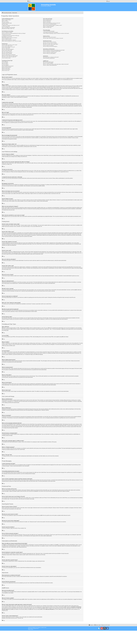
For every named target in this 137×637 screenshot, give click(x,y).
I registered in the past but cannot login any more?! (10, 25)
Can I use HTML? (5, 62)
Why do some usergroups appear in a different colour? (52, 25)
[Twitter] (99, 628)
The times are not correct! (6, 34)
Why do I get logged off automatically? (8, 27)
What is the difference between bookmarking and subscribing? (54, 50)
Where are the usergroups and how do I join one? (51, 23)
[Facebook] (107, 628)
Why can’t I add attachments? (7, 52)
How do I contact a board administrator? (50, 65)
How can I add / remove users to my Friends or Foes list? (53, 38)
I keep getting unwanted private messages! (50, 32)
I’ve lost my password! (6, 26)
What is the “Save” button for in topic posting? (10, 55)
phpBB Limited (34, 591)
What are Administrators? (47, 19)
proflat (31, 628)
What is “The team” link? (47, 27)
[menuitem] (28, 1)
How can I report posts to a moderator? (9, 54)
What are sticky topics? (6, 68)
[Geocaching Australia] (34, 7)
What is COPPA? (5, 20)
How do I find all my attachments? (49, 58)
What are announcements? (6, 67)
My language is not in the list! (7, 36)
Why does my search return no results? (50, 43)
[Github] (104, 628)
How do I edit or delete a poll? (7, 50)
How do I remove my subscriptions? (49, 53)
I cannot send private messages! (48, 31)
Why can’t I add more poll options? (8, 49)
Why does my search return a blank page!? (50, 44)
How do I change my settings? (7, 32)
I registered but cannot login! (7, 23)
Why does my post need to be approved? (9, 56)
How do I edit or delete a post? (7, 45)
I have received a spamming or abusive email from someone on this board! (56, 33)
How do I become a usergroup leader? (49, 24)
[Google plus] (101, 628)
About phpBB (4, 592)
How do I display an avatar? (7, 38)
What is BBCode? (5, 61)
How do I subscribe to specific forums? (50, 52)
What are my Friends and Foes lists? (49, 37)
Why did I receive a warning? (7, 53)
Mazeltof (35, 628)
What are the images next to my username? (9, 37)
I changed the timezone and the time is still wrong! (10, 35)
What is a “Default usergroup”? (48, 26)
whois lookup (4, 606)
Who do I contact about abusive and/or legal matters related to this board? (56, 64)
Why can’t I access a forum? (7, 51)
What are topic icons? (5, 70)
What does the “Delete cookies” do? (8, 28)
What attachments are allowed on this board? (51, 57)
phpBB (39, 185)
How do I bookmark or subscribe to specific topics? (52, 51)
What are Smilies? (5, 63)
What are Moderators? (47, 20)
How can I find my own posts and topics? (50, 46)
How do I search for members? (48, 45)
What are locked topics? (6, 69)
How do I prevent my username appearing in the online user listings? (14, 33)
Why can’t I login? (5, 24)
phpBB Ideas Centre (54, 599)
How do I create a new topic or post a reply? (9, 44)
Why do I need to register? (6, 19)
